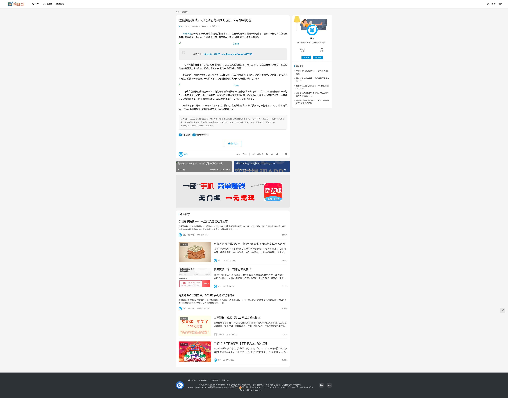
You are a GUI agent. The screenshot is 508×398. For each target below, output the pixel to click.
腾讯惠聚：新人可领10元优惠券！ (234, 269)
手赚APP (60, 4)
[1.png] (233, 85)
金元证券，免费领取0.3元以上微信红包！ (238, 317)
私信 (319, 58)
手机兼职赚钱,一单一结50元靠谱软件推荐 (203, 221)
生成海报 (259, 154)
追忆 (180, 26)
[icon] (321, 385)
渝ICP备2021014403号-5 (281, 387)
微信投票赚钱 (201, 135)
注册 (500, 4)
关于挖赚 (192, 380)
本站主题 (225, 380)
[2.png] (233, 44)
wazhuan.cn (256, 390)
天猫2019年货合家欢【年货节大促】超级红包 (241, 343)
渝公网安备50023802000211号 (255, 387)
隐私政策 (203, 380)
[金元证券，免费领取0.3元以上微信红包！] (195, 326)
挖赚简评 (48, 4)
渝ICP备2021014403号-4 (303, 387)
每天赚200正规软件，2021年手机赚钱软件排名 (207, 295)
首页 (177, 12)
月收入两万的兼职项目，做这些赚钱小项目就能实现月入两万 (249, 243)
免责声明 (214, 380)
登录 (494, 4)
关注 (307, 58)
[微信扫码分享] (266, 154)
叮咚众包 (187, 33)
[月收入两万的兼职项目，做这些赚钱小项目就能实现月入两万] (195, 252)
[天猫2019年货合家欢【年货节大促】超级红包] (195, 351)
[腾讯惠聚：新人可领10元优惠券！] (195, 278)
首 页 (36, 4)
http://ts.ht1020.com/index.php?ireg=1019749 (228, 54)
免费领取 (215, 26)
